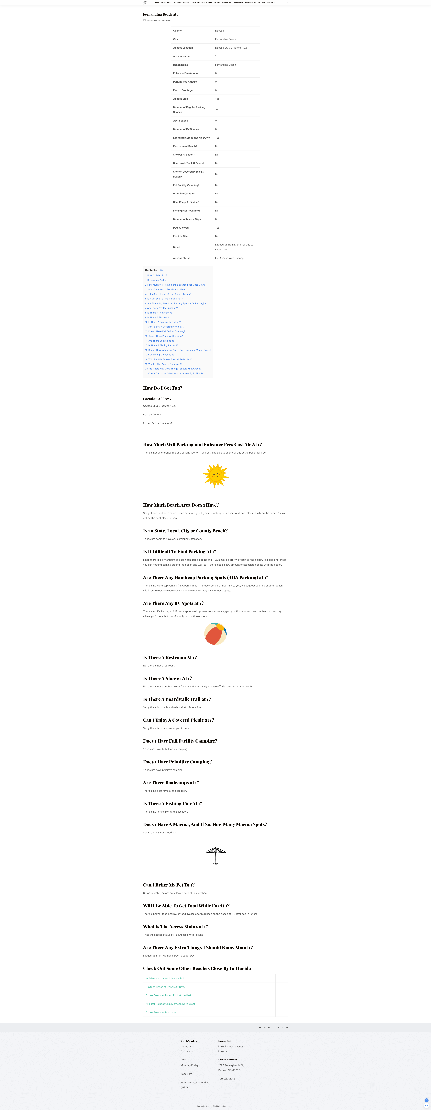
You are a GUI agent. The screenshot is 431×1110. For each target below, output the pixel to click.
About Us (186, 1046)
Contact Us (187, 1051)
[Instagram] (269, 1027)
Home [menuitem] (157, 2)
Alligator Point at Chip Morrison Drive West (170, 1003)
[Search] (287, 2)
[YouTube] (273, 1027)
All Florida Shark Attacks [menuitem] (202, 2)
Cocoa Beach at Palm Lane (161, 1012)
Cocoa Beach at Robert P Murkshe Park (168, 995)
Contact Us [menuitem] (271, 2)
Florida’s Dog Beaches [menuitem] (223, 2)
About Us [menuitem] (261, 2)
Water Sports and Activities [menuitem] (245, 2)
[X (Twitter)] (264, 1027)
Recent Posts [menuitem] (166, 2)
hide (161, 270)
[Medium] (287, 1027)
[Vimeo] (278, 1027)
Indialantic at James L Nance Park (165, 978)
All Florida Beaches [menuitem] (181, 2)
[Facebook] (260, 1027)
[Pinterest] (282, 1027)
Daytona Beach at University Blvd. (165, 986)
